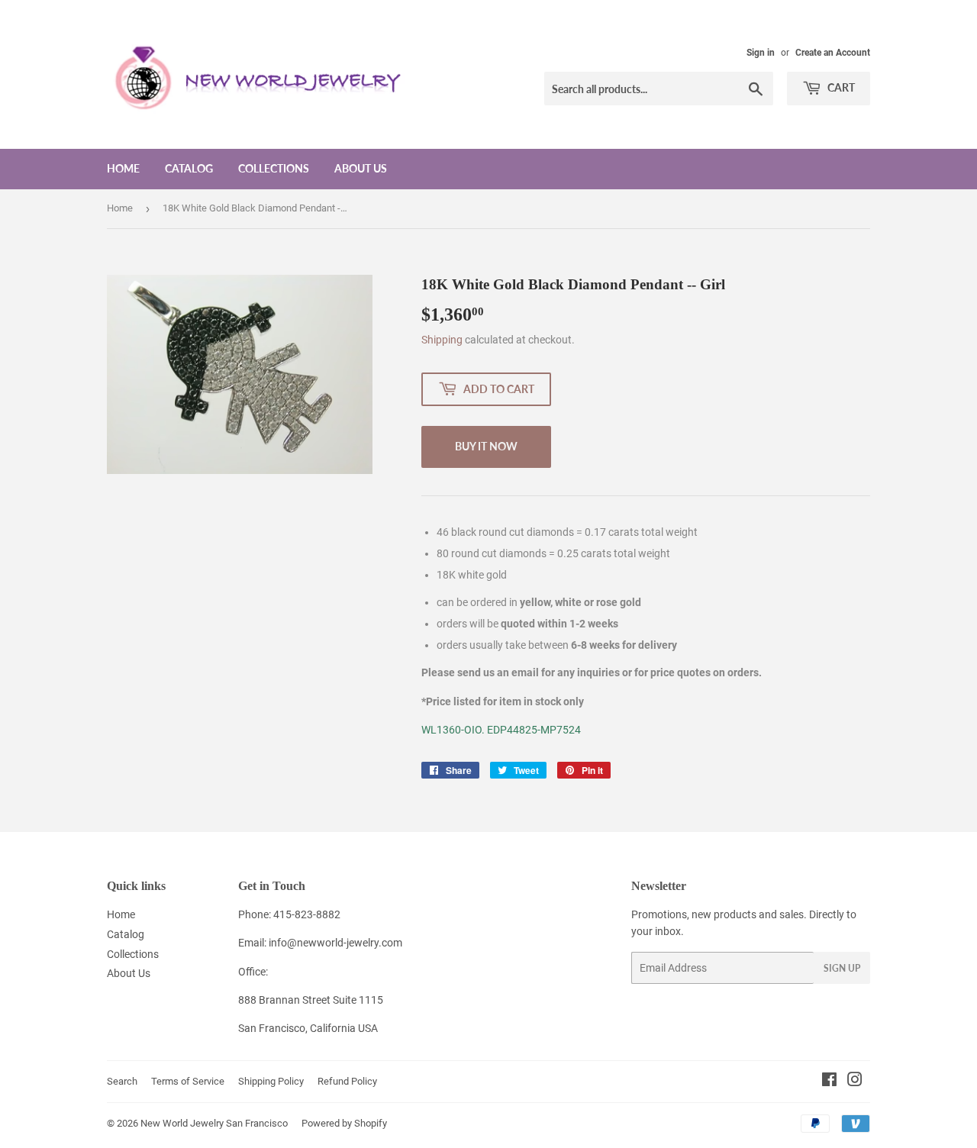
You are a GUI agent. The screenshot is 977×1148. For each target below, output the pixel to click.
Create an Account (832, 52)
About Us (360, 168)
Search (122, 1081)
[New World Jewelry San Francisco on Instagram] (855, 1081)
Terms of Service (187, 1081)
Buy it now (486, 446)
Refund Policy (347, 1081)
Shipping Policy (271, 1081)
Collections (273, 168)
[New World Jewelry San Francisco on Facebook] (829, 1081)
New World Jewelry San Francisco (214, 1123)
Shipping (442, 340)
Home (123, 168)
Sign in (760, 52)
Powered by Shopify (344, 1123)
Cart (840, 87)
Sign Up (842, 968)
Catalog (189, 168)
